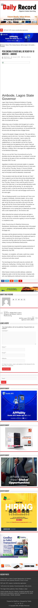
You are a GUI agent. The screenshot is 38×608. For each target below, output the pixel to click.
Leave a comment (8, 58)
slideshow (28, 57)
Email (4, 352)
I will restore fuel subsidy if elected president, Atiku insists (15, 586)
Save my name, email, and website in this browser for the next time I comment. (18, 364)
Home (3, 45)
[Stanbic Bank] (19, 37)
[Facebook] (17, 603)
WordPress (16, 601)
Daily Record (6, 57)
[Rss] (15, 603)
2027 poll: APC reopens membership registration (16, 30)
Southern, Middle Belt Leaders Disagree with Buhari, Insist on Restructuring (13, 313)
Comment (5, 330)
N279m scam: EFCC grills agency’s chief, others (26, 318)
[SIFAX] (19, 20)
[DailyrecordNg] (19, 7)
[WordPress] (20, 603)
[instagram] (22, 603)
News (7, 45)
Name (4, 347)
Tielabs (29, 601)
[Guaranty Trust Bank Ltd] (19, 566)
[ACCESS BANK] (19, 289)
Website (4, 358)
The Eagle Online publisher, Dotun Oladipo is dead (13, 589)
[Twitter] (18, 603)
